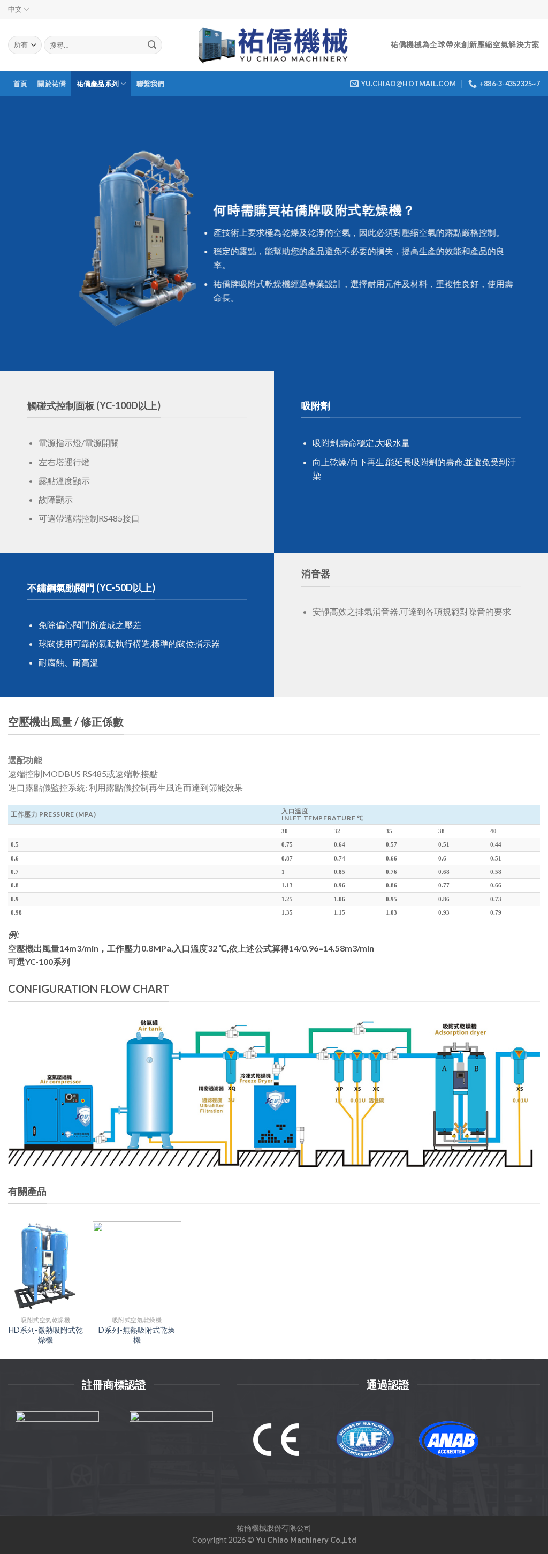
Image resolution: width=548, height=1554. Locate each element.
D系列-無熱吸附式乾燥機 (136, 1335)
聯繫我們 (150, 83)
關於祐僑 (51, 83)
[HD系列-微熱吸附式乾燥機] (45, 1266)
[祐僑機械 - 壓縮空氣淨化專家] (274, 45)
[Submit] (152, 45)
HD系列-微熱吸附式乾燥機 (46, 1335)
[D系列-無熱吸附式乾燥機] (137, 1266)
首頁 (20, 83)
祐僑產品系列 (98, 83)
